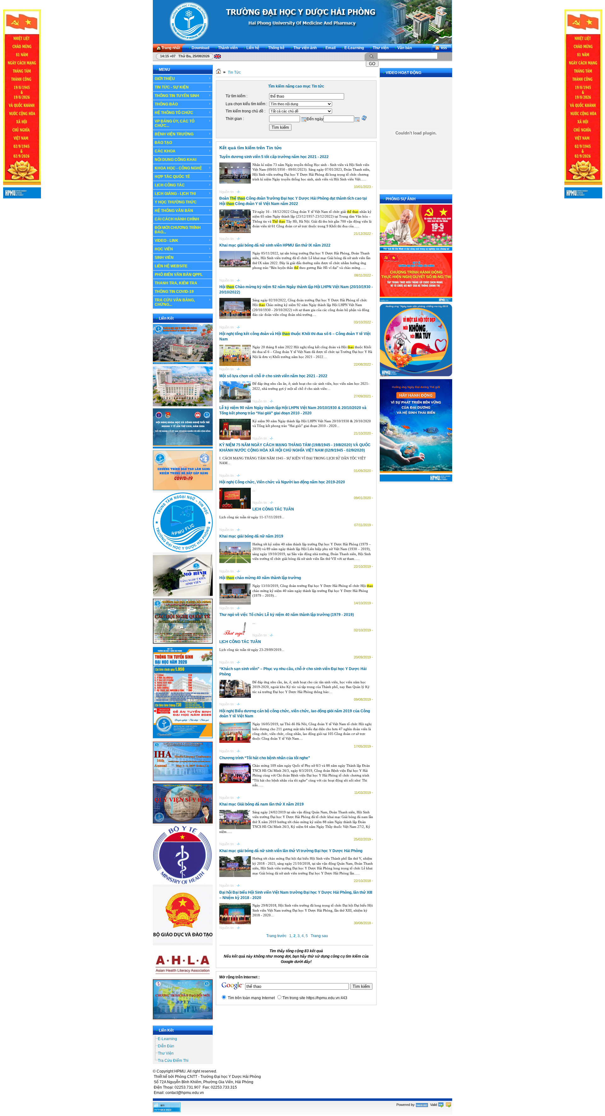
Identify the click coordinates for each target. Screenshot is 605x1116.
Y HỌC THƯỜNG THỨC (176, 202)
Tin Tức (234, 72)
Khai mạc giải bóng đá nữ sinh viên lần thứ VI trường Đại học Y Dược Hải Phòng (290, 851)
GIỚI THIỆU (165, 79)
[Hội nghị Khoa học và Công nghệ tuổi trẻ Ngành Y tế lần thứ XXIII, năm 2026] (183, 447)
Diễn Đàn (166, 1046)
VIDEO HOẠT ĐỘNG (403, 73)
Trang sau (319, 936)
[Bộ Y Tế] (183, 883)
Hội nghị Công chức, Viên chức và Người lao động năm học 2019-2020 (282, 482)
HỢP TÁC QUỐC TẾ (172, 176)
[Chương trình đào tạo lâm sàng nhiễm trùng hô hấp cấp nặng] (183, 489)
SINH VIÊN (164, 257)
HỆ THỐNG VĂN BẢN (174, 210)
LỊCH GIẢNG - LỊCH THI (175, 193)
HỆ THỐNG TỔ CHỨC (174, 113)
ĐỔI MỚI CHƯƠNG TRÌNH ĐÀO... (178, 229)
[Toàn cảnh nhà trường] (183, 363)
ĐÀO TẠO (163, 142)
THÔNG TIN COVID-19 (174, 291)
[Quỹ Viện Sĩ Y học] (183, 822)
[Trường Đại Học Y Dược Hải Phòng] (302, 22)
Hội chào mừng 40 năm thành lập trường (260, 578)
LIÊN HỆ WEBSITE (171, 266)
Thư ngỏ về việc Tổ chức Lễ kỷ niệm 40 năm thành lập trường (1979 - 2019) (286, 614)
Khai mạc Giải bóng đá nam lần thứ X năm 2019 (261, 804)
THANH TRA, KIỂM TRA (176, 283)
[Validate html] (441, 1105)
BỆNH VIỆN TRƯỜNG (174, 134)
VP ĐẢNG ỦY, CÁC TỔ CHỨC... (174, 123)
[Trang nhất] (218, 72)
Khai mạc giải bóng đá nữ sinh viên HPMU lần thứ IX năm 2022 (275, 245)
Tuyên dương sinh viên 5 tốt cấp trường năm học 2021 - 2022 (274, 157)
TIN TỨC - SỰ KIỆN (172, 87)
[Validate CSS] (448, 1105)
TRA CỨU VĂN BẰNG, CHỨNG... (175, 302)
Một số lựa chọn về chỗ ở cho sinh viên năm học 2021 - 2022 (273, 376)
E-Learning (167, 1039)
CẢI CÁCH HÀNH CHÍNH (177, 219)
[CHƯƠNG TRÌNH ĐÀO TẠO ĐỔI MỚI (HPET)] (183, 1018)
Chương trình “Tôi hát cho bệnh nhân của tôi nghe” (264, 758)
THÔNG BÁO (166, 104)
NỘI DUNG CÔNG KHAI (175, 159)
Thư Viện (166, 1053)
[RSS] (441, 48)
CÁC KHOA (165, 151)
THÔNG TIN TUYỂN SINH (177, 96)
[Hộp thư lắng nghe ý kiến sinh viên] (183, 595)
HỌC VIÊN (164, 249)
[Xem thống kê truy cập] (167, 1111)
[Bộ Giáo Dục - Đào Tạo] (183, 942)
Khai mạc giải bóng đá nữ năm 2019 (251, 536)
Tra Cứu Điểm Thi (173, 1060)
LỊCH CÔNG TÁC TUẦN (273, 509)
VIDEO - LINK (166, 240)
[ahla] (183, 976)
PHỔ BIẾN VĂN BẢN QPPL (179, 274)
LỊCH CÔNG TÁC (170, 185)
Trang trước (276, 936)
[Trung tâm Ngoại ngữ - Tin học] (183, 551)
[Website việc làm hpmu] (183, 405)
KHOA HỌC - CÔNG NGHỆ (178, 168)
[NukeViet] (422, 1105)
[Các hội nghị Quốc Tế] (183, 642)
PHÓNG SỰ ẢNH (401, 199)
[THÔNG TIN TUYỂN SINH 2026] (183, 738)
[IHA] (183, 780)
